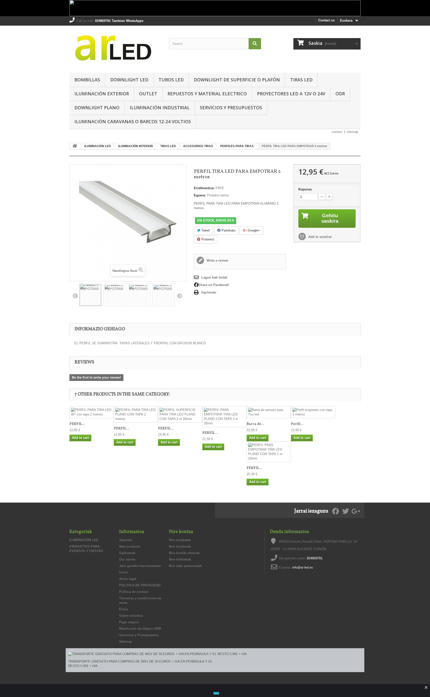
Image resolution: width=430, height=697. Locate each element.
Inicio (123, 572)
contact (337, 132)
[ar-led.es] (115, 47)
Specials (125, 540)
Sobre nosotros (131, 616)
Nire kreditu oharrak (184, 553)
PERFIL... (77, 424)
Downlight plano (96, 108)
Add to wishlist (319, 237)
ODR (340, 94)
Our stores (127, 559)
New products (129, 546)
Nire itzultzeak (180, 546)
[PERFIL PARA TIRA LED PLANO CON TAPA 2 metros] (136, 414)
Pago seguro (129, 622)
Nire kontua (181, 532)
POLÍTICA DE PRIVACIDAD (140, 585)
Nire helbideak (180, 559)
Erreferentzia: (204, 188)
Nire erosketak (180, 540)
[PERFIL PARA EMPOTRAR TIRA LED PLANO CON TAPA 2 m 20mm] (224, 416)
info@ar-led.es (302, 567)
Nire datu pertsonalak (185, 566)
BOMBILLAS (87, 80)
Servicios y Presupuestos (231, 108)
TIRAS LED (301, 80)
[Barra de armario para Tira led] (269, 412)
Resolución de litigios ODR (140, 629)
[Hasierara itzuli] (74, 146)
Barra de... (255, 424)
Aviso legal (127, 579)
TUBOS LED (171, 80)
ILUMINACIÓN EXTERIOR (101, 94)
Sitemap (125, 641)
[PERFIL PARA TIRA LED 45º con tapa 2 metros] (91, 412)
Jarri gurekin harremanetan (140, 566)
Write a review (217, 260)
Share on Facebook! (213, 285)
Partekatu (227, 230)
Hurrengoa (179, 295)
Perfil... (297, 424)
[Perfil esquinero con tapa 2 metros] (313, 412)
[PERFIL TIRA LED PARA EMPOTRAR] (90, 295)
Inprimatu (208, 292)
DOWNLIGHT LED (129, 80)
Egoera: (200, 195)
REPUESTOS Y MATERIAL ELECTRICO (207, 94)
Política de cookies (134, 592)
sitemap (352, 132)
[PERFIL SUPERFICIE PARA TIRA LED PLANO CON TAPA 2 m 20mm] (180, 414)
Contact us (326, 20)
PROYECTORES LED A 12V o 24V (291, 94)
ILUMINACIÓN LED (83, 540)
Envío (123, 609)
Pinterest (207, 239)
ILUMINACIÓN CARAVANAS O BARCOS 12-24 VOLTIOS (132, 121)
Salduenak (127, 553)
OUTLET (148, 94)
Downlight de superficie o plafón (237, 80)
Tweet (205, 230)
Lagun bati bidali (214, 277)
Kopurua (305, 189)
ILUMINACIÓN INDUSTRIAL (160, 108)
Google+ (253, 230)
